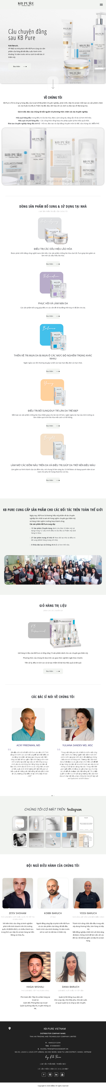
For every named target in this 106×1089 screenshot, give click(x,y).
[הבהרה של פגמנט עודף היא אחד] (86, 840)
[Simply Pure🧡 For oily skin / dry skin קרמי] (20, 823)
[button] (102, 4)
